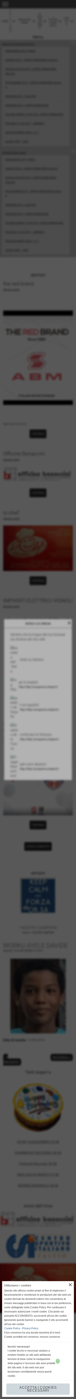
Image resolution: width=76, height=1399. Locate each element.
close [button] (70, 1284)
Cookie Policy (12, 1328)
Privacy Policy (30, 1328)
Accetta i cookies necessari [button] (38, 1389)
